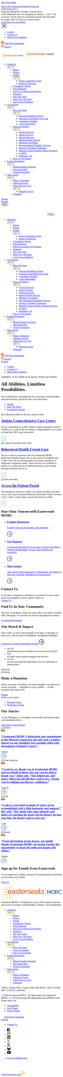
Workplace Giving (15, 705)
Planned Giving (26, 191)
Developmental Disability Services (35, 145)
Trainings (17, 94)
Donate (10, 404)
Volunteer (17, 194)
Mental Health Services (29, 140)
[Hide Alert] (4, 26)
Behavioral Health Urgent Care (25, 449)
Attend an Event (20, 183)
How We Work (20, 110)
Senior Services (26, 135)
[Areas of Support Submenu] (16, 129)
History (16, 72)
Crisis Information (27, 124)
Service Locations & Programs (27, 91)
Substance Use (25, 156)
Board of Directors (27, 83)
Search (7, 47)
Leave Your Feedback (23, 102)
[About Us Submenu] (11, 67)
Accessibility (13, 1005)
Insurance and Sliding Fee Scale (33, 118)
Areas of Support (21, 126)
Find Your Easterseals (14, 43)
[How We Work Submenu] (16, 113)
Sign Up (5, 882)
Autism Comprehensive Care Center (28, 421)
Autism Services (26, 132)
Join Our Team (20, 96)
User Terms (12, 1008)
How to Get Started (22, 158)
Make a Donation (21, 180)
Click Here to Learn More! (13, 22)
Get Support (12, 104)
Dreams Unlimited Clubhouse (32, 148)
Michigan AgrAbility (28, 143)
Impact (16, 70)
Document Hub (20, 169)
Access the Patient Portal (20, 485)
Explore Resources (15, 161)
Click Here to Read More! (13, 725)
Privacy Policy (14, 1011)
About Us (11, 64)
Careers (10, 32)
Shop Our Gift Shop (22, 99)
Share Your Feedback (17, 37)
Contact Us (12, 34)
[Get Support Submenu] (11, 107)
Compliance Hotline (28, 121)
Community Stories (22, 86)
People (16, 75)
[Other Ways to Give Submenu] (16, 188)
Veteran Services (26, 137)
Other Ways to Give (22, 186)
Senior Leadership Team (30, 81)
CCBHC (23, 153)
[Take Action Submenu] (11, 177)
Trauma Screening (21, 172)
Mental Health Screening (24, 167)
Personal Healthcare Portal (31, 116)
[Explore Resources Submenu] (11, 164)
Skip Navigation (8, 2)
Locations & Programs (11, 620)
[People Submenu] (16, 78)
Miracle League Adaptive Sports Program (38, 150)
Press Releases (19, 89)
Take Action (12, 175)
